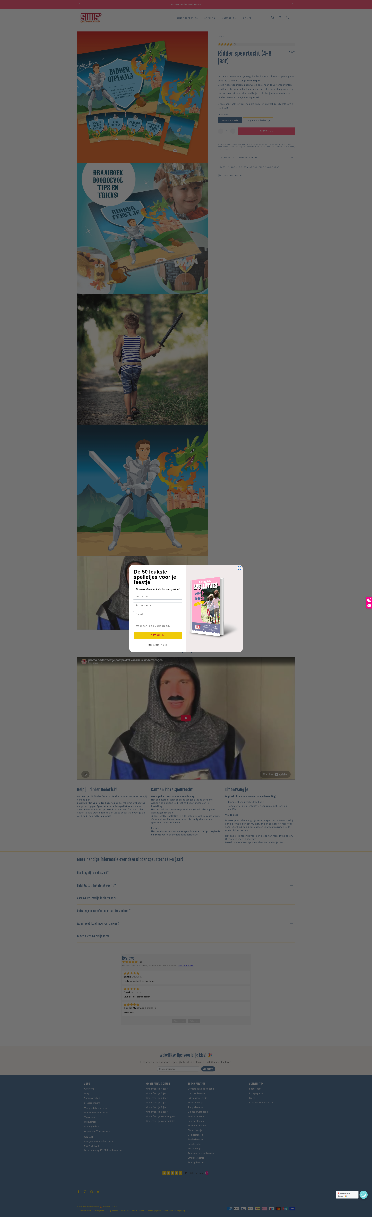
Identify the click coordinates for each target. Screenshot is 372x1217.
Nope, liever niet (158, 645)
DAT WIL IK (158, 635)
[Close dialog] (239, 568)
